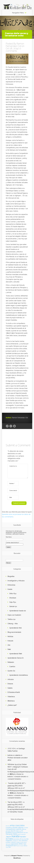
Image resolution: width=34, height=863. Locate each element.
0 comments (13, 49)
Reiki (9, 649)
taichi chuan (20, 845)
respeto (18, 842)
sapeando (14, 844)
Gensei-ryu (13, 606)
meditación (15, 840)
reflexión (13, 842)
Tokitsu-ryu (11, 619)
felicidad (26, 832)
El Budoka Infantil (14, 692)
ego (20, 831)
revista (22, 842)
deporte (13, 831)
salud (25, 842)
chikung (20, 827)
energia (14, 832)
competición (10, 829)
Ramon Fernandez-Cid (15, 44)
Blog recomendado (14, 632)
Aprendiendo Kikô (15, 628)
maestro (9, 840)
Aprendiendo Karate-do (17, 611)
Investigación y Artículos (16, 581)
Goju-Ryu (12, 602)
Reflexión (11, 662)
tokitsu (25, 845)
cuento (18, 829)
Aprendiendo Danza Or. (16, 658)
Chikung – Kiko (13, 623)
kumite (26, 839)
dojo (17, 831)
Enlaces (10, 684)
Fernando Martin (11, 834)
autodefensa (9, 827)
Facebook (10, 426)
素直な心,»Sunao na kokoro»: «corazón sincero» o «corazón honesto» (18, 776)
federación (19, 832)
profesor (8, 842)
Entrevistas (11, 585)
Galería (10, 688)
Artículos (11, 679)
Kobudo (10, 641)
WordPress (17, 858)
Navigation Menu (18, 13)
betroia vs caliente (14, 755)
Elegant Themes (16, 855)
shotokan (9, 845)
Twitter (14, 426)
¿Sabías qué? (12, 705)
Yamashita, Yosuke (16, 812)
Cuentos (12, 666)
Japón (8, 836)
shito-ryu (22, 844)
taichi (15, 845)
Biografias (11, 576)
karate (16, 836)
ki (20, 839)
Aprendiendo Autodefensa (18, 675)
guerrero (23, 834)
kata (10, 838)
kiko (23, 839)
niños (20, 840)
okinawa (24, 840)
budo (15, 827)
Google (7, 426)
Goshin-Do (11, 671)
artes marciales (17, 825)
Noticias (10, 636)
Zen (9, 645)
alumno (8, 825)
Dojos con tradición (14, 615)
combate (26, 827)
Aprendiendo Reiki (15, 654)
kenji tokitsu (16, 839)
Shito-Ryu (12, 593)
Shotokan (12, 598)
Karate (10, 589)
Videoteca (11, 696)
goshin (19, 834)
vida (7, 847)
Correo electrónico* (12, 542)
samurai (8, 844)
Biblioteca (11, 701)
